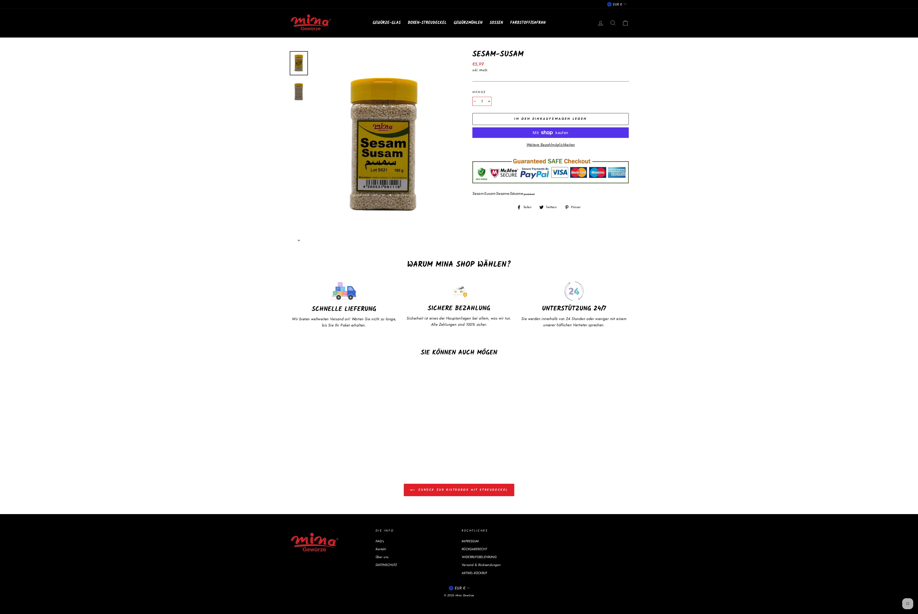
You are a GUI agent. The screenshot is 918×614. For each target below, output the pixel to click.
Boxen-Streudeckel (427, 23)
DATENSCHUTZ (386, 564)
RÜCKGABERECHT (474, 549)
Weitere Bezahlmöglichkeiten (550, 144)
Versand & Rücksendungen (481, 564)
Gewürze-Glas (387, 23)
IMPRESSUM (470, 541)
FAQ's (380, 541)
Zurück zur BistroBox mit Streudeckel (462, 490)
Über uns (382, 556)
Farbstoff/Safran (528, 23)
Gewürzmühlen (468, 23)
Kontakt (381, 549)
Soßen (496, 23)
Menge (479, 92)
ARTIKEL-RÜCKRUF (474, 573)
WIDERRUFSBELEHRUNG (479, 556)
